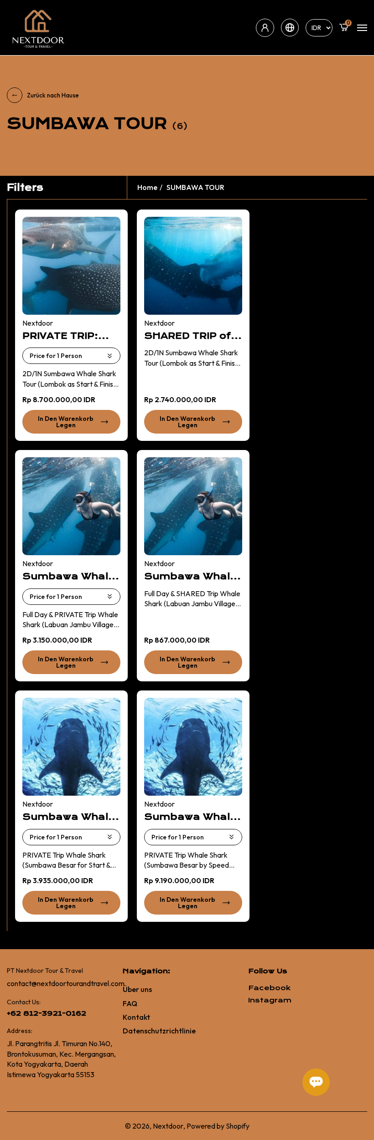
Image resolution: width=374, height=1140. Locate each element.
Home (147, 187)
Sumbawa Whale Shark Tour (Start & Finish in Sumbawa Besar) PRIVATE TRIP (70, 817)
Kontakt (136, 1017)
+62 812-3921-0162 (46, 1013)
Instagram (269, 1000)
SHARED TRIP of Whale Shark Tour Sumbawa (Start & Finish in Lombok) (193, 336)
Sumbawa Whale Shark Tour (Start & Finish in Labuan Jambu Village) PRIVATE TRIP (68, 577)
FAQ (130, 1003)
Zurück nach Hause (53, 95)
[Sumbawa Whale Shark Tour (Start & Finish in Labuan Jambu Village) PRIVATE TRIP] (71, 506)
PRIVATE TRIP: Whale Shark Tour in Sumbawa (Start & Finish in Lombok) (71, 336)
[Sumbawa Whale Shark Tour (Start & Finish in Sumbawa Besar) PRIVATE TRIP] (71, 747)
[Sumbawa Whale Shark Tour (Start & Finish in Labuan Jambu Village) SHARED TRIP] (193, 506)
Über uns (137, 989)
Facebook (269, 988)
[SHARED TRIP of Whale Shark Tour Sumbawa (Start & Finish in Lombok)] (193, 266)
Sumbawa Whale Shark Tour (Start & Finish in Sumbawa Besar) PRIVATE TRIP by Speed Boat (192, 817)
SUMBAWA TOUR (195, 187)
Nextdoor (168, 1125)
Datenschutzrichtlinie (159, 1030)
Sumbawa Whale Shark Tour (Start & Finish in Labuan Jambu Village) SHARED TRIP (190, 577)
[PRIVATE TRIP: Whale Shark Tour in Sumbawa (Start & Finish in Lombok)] (71, 266)
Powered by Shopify (218, 1125)
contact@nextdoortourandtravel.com (66, 983)
